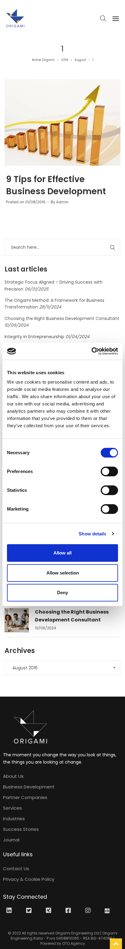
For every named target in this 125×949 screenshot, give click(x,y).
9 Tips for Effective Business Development (56, 185)
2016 (64, 60)
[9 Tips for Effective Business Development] (62, 122)
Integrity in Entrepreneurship (34, 337)
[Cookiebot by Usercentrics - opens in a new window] (91, 351)
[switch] (109, 471)
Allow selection (62, 572)
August (80, 60)
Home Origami (43, 60)
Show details (92, 533)
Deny (62, 592)
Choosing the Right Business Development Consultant (62, 318)
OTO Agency (73, 943)
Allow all (62, 552)
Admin (62, 202)
